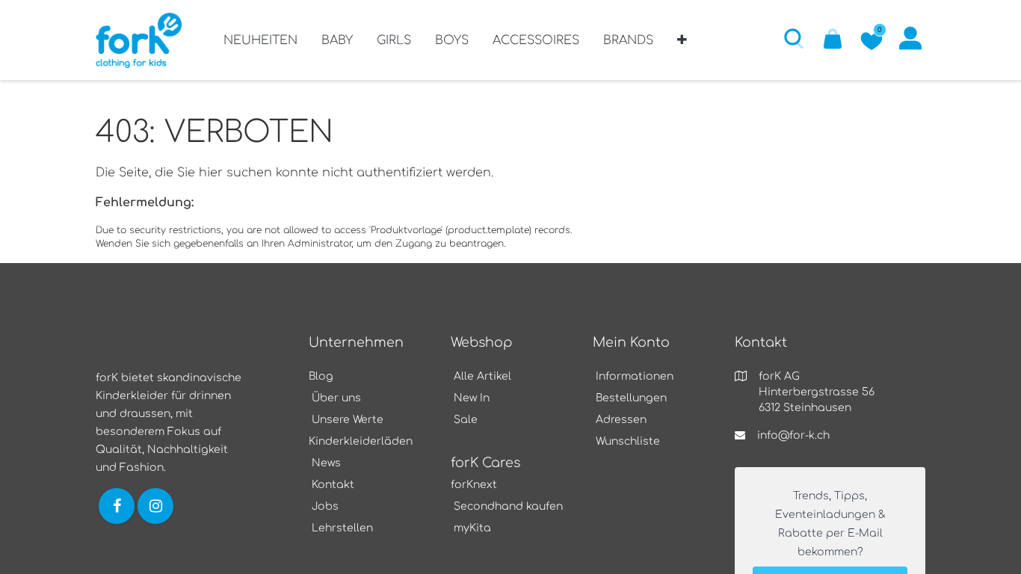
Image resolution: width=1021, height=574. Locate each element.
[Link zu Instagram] (157, 505)
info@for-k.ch (793, 435)
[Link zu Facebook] (117, 505)
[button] (682, 45)
